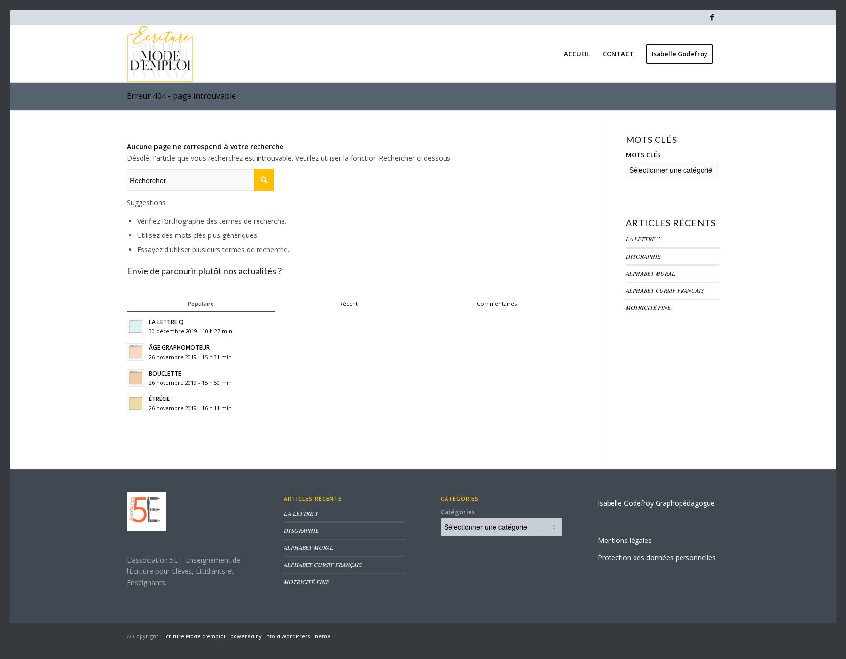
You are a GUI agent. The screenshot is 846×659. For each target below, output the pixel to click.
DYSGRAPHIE (643, 256)
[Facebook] (712, 17)
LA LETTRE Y (643, 239)
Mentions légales (625, 540)
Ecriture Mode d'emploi (194, 636)
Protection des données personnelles (657, 557)
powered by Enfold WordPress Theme (280, 636)
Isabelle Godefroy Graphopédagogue (656, 503)
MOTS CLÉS (643, 154)
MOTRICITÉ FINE (648, 307)
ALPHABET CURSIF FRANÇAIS (665, 290)
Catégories (458, 511)
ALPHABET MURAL (650, 273)
